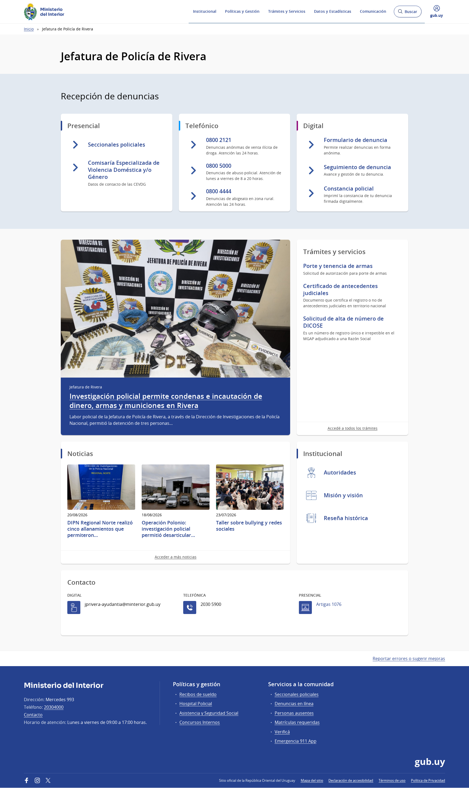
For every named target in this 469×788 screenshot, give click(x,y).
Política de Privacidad (428, 780)
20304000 (54, 707)
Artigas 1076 (328, 604)
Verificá (282, 732)
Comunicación (373, 11)
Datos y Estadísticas (332, 11)
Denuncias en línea (294, 704)
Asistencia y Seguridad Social (208, 713)
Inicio (29, 28)
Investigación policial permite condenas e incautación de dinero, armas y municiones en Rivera (165, 401)
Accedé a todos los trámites (353, 428)
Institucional (204, 11)
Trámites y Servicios (286, 11)
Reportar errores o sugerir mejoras (409, 659)
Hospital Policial (195, 704)
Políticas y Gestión (242, 11)
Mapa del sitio (312, 780)
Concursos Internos (199, 722)
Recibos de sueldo (198, 694)
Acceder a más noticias (176, 556)
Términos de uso (392, 780)
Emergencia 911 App (295, 741)
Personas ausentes (294, 713)
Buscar (407, 13)
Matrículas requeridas (297, 722)
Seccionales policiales (297, 694)
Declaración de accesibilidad (350, 780)
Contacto (33, 715)
